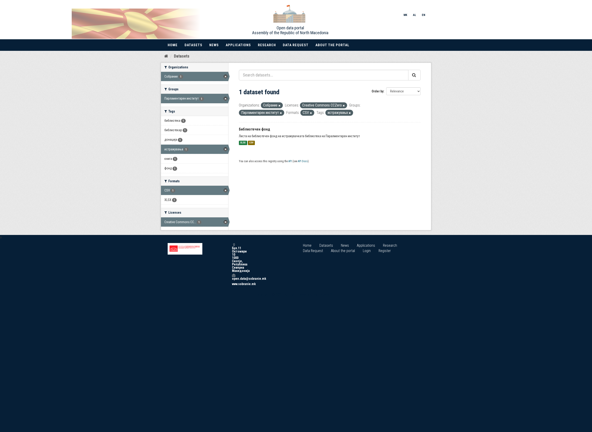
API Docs (303, 161)
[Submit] (414, 75)
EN (423, 15)
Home (173, 45)
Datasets (193, 45)
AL (414, 15)
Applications (238, 45)
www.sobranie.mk (233, 284)
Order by (377, 91)
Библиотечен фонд (254, 129)
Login (367, 251)
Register (385, 251)
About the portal (332, 45)
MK (405, 15)
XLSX (243, 142)
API (290, 161)
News (214, 45)
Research (267, 45)
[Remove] (279, 105)
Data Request (295, 45)
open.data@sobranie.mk (233, 278)
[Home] (166, 56)
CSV (251, 142)
